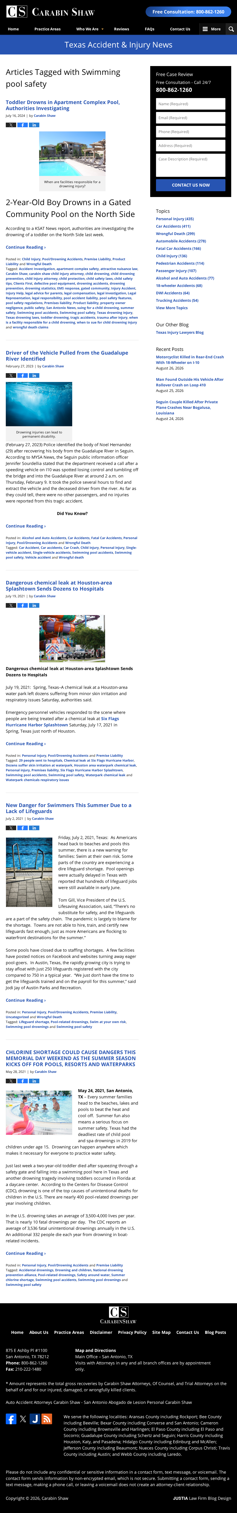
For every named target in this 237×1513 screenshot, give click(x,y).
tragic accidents (82, 317)
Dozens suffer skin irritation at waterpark (39, 765)
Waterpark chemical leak (105, 775)
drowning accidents (92, 283)
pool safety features (115, 298)
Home (13, 29)
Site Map (161, 1332)
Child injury (90, 547)
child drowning (97, 273)
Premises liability (58, 303)
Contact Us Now (191, 185)
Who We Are (87, 29)
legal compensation (79, 293)
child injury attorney (41, 278)
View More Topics (172, 307)
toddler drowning (55, 317)
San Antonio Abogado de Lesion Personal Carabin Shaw (138, 1402)
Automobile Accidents (181, 241)
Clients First (22, 283)
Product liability (86, 303)
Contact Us (180, 29)
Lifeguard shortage (34, 1022)
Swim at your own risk (108, 1022)
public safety (34, 307)
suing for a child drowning (98, 307)
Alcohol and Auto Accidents (44, 538)
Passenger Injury (176, 270)
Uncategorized (17, 1017)
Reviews (121, 29)
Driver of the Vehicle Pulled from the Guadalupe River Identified (67, 355)
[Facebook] (11, 1419)
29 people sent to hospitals (40, 760)
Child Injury (31, 259)
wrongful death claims (30, 327)
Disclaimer (101, 1332)
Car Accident (29, 547)
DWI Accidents (173, 293)
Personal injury (112, 547)
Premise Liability (97, 259)
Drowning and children (73, 1270)
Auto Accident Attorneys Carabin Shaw (43, 1402)
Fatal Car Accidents (106, 538)
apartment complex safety (77, 269)
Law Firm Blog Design (202, 1498)
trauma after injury (112, 317)
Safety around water (93, 1275)
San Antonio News (61, 307)
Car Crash (71, 547)
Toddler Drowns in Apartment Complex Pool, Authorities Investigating (63, 105)
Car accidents (51, 547)
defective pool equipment (54, 283)
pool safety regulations (24, 303)
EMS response (68, 288)
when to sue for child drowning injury (107, 322)
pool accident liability (81, 298)
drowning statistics (40, 288)
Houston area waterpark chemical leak (105, 765)
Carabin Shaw (17, 273)
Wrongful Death (39, 264)
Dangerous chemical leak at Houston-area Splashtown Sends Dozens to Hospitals (59, 585)
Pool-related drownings (69, 1022)
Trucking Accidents (177, 300)
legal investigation (111, 293)
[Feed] (46, 1419)
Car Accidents (79, 538)
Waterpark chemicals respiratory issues (37, 780)
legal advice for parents (43, 293)
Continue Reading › (26, 247)
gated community (95, 288)
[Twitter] (23, 1419)
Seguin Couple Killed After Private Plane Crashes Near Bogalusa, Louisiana (187, 407)
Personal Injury (34, 755)
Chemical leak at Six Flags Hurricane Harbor (99, 760)
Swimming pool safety (77, 312)
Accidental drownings (36, 1270)
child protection (72, 278)
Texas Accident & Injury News (50, 11)
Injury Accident (123, 288)
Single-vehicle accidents (52, 552)
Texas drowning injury (114, 312)
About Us (38, 1332)
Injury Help (15, 293)
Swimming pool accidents (37, 312)
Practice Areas (47, 29)
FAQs (149, 29)
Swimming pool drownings (27, 1026)
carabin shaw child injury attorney (56, 273)
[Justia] (35, 1419)
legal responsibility (47, 298)
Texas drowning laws (22, 317)
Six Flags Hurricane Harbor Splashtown (91, 770)
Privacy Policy (132, 1332)
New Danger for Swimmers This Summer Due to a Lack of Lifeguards (68, 807)
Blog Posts (215, 1332)
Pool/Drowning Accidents (62, 259)
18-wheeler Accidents (179, 285)
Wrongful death (71, 557)
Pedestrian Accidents (180, 263)
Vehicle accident (38, 557)
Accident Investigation (37, 269)
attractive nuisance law (118, 269)
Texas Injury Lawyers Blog (180, 332)
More (216, 29)
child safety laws (99, 278)
